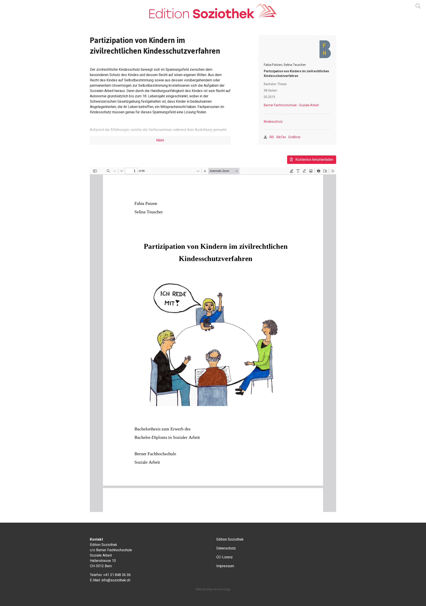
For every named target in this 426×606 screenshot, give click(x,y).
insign (227, 589)
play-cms (212, 589)
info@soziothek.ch (115, 580)
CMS (198, 589)
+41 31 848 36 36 (117, 575)
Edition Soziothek (230, 539)
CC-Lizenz (224, 557)
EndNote (294, 137)
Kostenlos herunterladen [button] (313, 159)
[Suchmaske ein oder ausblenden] (418, 6)
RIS (271, 137)
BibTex (281, 137)
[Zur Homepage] (212, 11)
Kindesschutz (273, 121)
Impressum (225, 566)
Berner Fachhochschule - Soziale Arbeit (291, 105)
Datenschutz (226, 548)
